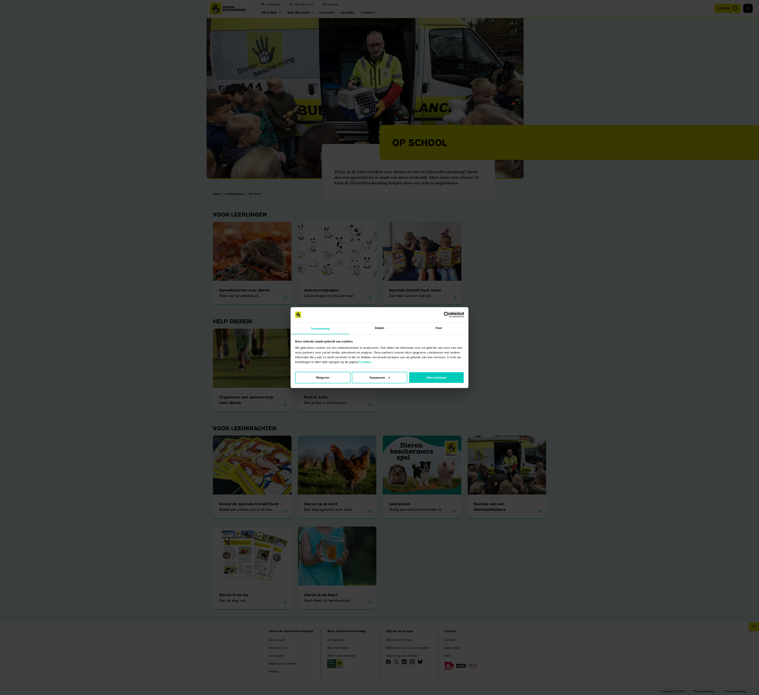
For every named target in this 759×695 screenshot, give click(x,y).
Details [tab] (379, 327)
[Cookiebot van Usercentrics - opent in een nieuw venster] (447, 315)
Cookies (365, 361)
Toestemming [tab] (320, 328)
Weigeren (322, 377)
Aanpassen (377, 377)
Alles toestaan (436, 377)
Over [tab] (438, 327)
